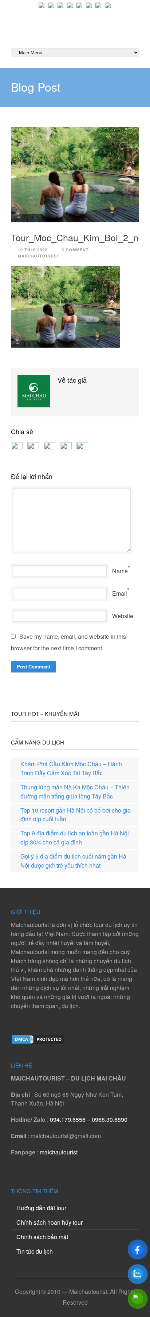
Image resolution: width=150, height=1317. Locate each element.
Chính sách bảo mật (42, 1237)
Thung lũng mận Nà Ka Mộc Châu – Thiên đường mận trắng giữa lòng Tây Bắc (75, 791)
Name (120, 571)
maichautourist (59, 1152)
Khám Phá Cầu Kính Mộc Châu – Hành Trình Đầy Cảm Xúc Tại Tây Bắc (71, 768)
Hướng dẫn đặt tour (41, 1208)
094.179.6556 (68, 1119)
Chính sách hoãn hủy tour (49, 1222)
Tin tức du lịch (34, 1251)
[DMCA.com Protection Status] (38, 1042)
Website (122, 616)
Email (119, 593)
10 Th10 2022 (32, 249)
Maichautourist (39, 256)
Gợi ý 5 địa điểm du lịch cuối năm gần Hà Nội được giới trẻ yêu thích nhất (73, 860)
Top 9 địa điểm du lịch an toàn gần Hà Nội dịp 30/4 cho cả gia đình (74, 837)
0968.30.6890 (109, 1119)
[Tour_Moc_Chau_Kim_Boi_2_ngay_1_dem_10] (75, 174)
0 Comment (75, 249)
